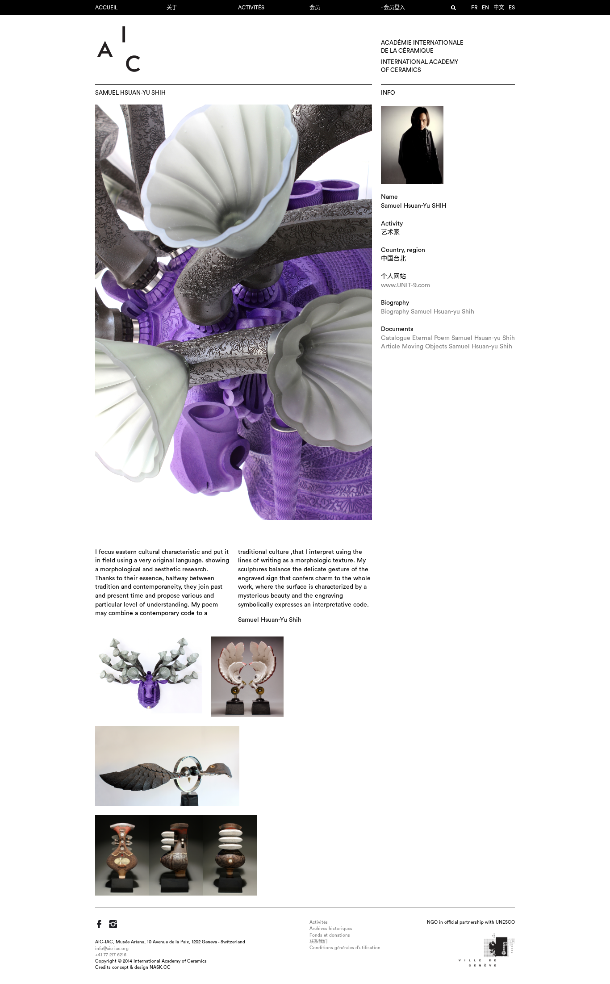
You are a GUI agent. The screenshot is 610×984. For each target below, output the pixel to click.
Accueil (106, 7)
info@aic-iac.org (112, 948)
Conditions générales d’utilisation (344, 948)
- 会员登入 (393, 7)
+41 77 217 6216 (110, 955)
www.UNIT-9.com (405, 285)
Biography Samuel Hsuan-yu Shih (427, 312)
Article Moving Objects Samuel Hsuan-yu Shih (446, 346)
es (512, 7)
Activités (251, 7)
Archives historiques (330, 928)
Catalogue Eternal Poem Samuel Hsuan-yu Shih (448, 338)
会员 (314, 7)
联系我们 (318, 941)
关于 (172, 7)
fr (474, 7)
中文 (498, 7)
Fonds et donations (329, 935)
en (485, 7)
